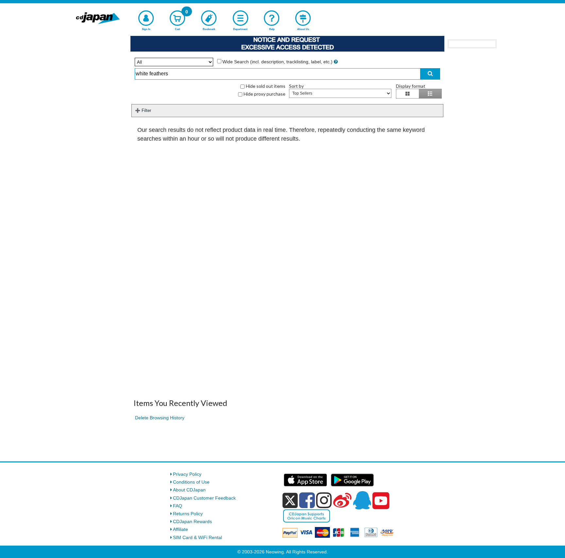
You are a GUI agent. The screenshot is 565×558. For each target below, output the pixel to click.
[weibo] (342, 500)
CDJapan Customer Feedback (204, 498)
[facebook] (307, 500)
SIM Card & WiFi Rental (197, 537)
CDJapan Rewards (192, 521)
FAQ (177, 505)
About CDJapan (189, 489)
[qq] (362, 500)
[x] (290, 500)
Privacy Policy (187, 474)
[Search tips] (336, 61)
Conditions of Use (191, 482)
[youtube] (380, 500)
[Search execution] (430, 74)
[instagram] (324, 500)
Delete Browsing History (159, 417)
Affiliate (180, 529)
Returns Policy (188, 513)
